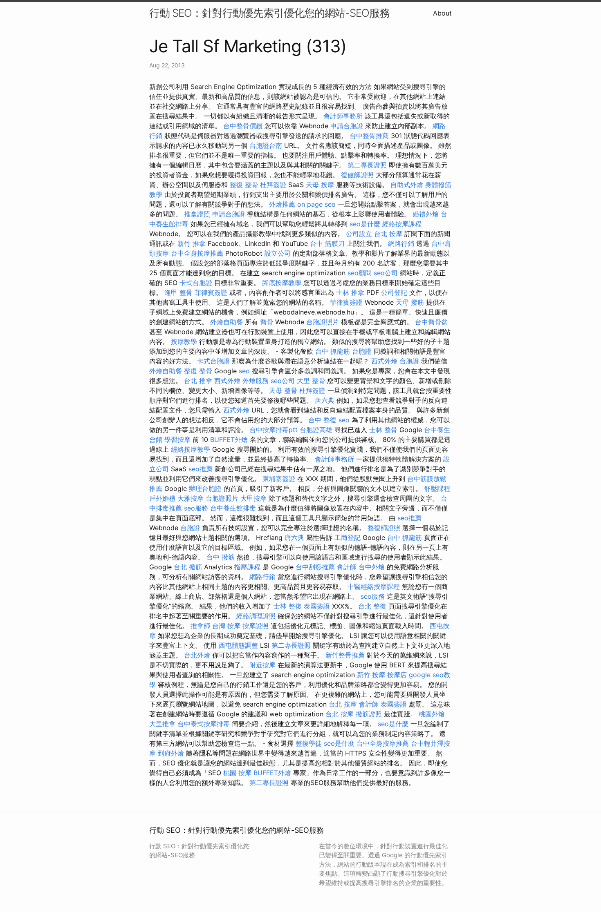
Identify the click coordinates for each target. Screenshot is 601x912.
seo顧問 (360, 273)
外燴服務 (255, 381)
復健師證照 (357, 175)
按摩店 (397, 675)
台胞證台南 (265, 145)
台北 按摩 (388, 234)
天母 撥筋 (410, 302)
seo (244, 371)
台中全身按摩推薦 (197, 253)
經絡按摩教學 (190, 449)
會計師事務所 (343, 116)
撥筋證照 (369, 714)
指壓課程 (247, 567)
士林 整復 (288, 606)
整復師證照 (384, 528)
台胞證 (362, 351)
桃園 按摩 (237, 773)
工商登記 (347, 537)
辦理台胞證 (205, 488)
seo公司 (386, 273)
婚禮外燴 (426, 214)
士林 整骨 (383, 430)
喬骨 (266, 322)
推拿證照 (197, 214)
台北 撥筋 (188, 567)
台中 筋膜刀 (327, 243)
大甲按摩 (253, 498)
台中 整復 (322, 420)
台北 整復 (372, 606)
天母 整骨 (283, 390)
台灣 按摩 (226, 626)
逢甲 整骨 (178, 292)
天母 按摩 (320, 185)
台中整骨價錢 (242, 126)
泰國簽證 (317, 606)
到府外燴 (171, 753)
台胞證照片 (322, 322)
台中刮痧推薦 (315, 567)
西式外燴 (384, 361)
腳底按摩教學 (281, 283)
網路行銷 (401, 243)
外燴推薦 (282, 204)
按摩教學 (184, 341)
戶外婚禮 (162, 498)
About (442, 13)
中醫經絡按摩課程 (374, 586)
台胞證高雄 (316, 430)
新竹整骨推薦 (345, 655)
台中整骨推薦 (369, 136)
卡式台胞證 (195, 283)
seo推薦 (200, 469)
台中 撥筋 (220, 557)
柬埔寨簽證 (278, 479)
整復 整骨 (244, 185)
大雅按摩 (190, 498)
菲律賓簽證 (211, 292)
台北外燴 (197, 655)
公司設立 (359, 234)
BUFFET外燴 (229, 439)
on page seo (316, 204)
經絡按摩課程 (402, 224)
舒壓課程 (437, 488)
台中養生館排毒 (233, 508)
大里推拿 (162, 724)
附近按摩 (262, 665)
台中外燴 (372, 567)
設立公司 (278, 253)
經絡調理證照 (256, 616)
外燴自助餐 (226, 322)
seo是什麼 (365, 224)
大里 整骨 (311, 381)
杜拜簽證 (273, 185)
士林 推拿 (350, 292)
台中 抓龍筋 (332, 351)
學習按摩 (177, 439)
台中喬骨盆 (431, 322)
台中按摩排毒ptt (273, 430)
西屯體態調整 (238, 645)
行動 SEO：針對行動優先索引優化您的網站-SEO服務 (269, 13)
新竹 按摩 (371, 675)
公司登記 (394, 292)
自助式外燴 (406, 185)
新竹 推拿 (191, 243)
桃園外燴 (432, 714)
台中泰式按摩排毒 (203, 724)
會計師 (347, 567)
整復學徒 (309, 743)
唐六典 (324, 400)
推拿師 (200, 626)
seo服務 (196, 508)
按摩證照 (255, 626)
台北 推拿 (198, 381)
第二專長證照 (367, 165)
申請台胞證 (346, 126)
